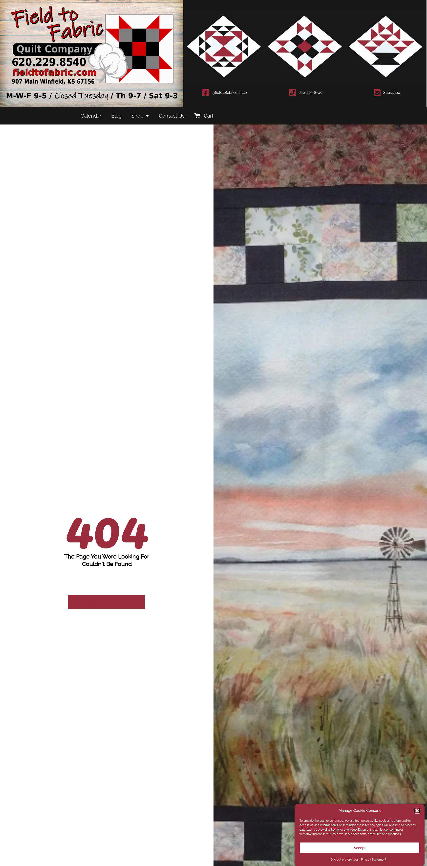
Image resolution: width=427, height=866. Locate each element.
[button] (417, 810)
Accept (360, 848)
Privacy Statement (373, 859)
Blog (116, 116)
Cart (209, 116)
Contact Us (172, 116)
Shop (137, 116)
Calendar (91, 116)
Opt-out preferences (345, 859)
